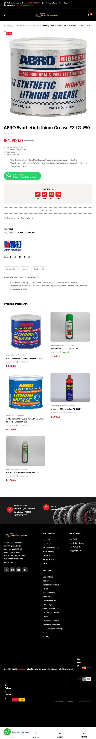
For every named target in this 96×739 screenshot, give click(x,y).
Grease (36, 25)
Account (36, 737)
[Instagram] (12, 569)
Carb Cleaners (55, 345)
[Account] (36, 733)
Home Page (8, 25)
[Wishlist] (60, 733)
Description (11, 269)
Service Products (23, 25)
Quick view (30, 346)
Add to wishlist (27, 218)
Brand (25, 269)
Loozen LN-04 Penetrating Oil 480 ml (66, 409)
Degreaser (10, 469)
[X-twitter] (25, 569)
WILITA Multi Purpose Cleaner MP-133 (22, 472)
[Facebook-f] (6, 569)
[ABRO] (13, 246)
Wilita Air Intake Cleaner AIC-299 (64, 348)
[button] (5, 31)
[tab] (11, 269)
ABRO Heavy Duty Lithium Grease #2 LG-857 (25, 358)
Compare (11, 218)
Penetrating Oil (55, 406)
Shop (12, 737)
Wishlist (60, 737)
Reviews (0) (39, 269)
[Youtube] (18, 569)
